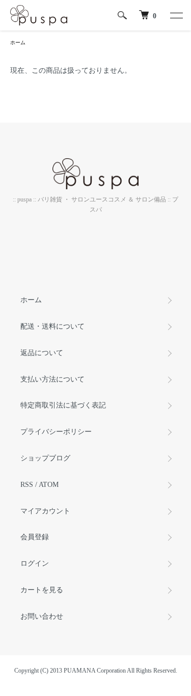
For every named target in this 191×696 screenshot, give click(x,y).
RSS (26, 484)
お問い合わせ (41, 616)
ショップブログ (45, 458)
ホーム (17, 42)
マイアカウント (45, 511)
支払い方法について (52, 379)
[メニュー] (175, 15)
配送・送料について (52, 326)
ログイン (34, 563)
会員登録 (34, 537)
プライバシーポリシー (56, 432)
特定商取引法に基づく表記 (63, 405)
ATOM (49, 484)
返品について (41, 353)
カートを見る (41, 590)
